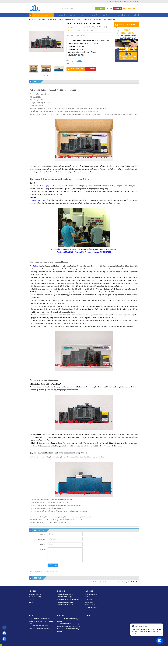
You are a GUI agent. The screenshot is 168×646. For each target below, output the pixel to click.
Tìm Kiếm (100, 8)
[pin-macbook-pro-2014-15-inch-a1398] (33, 69)
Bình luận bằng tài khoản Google (127, 582)
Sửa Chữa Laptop (123, 15)
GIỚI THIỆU (73, 15)
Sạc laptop (89, 602)
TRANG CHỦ (61, 15)
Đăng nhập (134, 1)
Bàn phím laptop (91, 597)
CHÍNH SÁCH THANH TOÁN (66, 605)
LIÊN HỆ (136, 15)
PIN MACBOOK (52, 19)
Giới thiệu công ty (35, 594)
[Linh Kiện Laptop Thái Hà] (41, 8)
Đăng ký (126, 1)
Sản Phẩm (42, 19)
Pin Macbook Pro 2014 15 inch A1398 (104, 19)
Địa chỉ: (42, 544)
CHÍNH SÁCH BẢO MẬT (65, 597)
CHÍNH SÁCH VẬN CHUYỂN (66, 594)
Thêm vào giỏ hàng (76, 69)
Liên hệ (31, 602)
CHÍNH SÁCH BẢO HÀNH (65, 602)
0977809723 (117, 8)
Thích (69, 31)
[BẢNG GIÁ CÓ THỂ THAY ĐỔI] (126, 45)
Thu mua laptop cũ (92, 607)
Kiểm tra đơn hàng (114, 1)
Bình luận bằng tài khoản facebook (104, 582)
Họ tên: (42, 534)
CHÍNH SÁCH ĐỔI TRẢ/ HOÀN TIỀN (68, 599)
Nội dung (42, 549)
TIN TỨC (83, 15)
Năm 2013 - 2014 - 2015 (84, 19)
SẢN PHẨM (95, 15)
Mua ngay (91, 69)
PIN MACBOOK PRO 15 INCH (67, 19)
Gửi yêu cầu (53, 565)
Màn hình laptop (91, 594)
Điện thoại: (41, 539)
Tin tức (31, 599)
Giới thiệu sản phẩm (35, 597)
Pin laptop (89, 599)
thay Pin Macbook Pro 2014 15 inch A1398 (46, 571)
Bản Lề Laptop (107, 15)
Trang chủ (33, 19)
